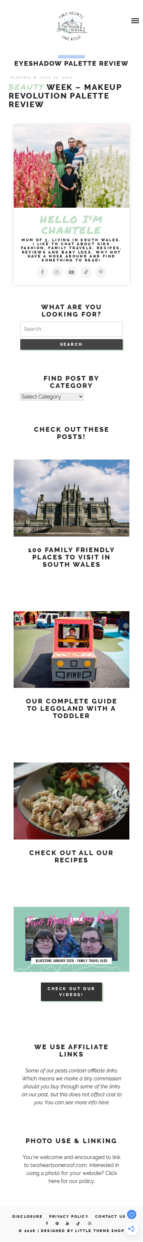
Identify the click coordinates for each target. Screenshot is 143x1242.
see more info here (87, 1102)
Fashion (22, 77)
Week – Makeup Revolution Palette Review (65, 96)
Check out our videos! (71, 991)
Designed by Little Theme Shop (82, 1231)
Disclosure (27, 1216)
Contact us (110, 1216)
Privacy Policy (68, 1216)
